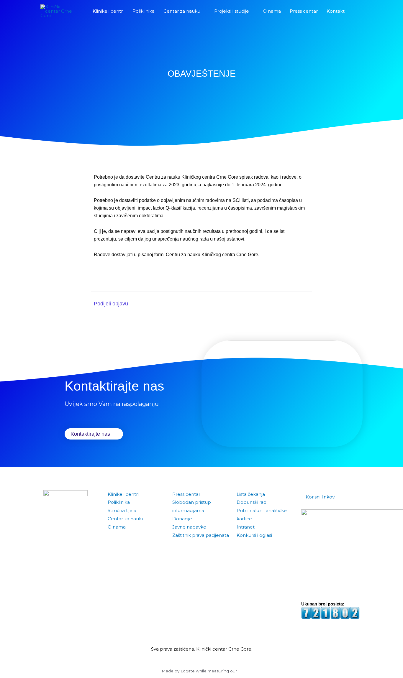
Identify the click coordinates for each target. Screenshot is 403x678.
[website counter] (330, 612)
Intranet (246, 527)
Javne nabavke (189, 527)
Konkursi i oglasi (254, 535)
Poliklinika (119, 502)
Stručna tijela (122, 510)
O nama (117, 527)
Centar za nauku (126, 518)
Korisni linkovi (320, 497)
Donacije (182, 518)
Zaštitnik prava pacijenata (200, 535)
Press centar (186, 494)
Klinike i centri (123, 494)
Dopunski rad (251, 502)
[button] (355, 11)
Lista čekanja (251, 494)
